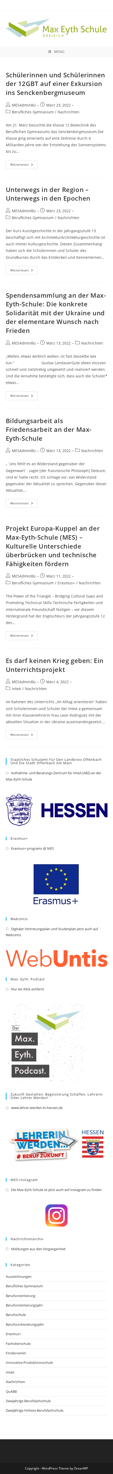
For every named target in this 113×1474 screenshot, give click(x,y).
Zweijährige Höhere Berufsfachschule (34, 1410)
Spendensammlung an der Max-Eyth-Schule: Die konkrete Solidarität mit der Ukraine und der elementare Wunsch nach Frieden (56, 313)
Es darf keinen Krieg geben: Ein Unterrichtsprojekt (55, 665)
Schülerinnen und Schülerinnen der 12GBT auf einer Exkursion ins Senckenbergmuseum (55, 83)
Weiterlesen (24, 165)
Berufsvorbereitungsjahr (25, 1324)
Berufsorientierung (20, 1295)
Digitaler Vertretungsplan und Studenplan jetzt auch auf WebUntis (52, 931)
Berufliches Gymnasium (33, 111)
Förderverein (16, 1353)
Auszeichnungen (19, 1276)
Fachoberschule (18, 1343)
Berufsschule (16, 1314)
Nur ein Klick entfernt (27, 989)
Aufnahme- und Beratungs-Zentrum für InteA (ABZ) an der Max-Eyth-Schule (53, 776)
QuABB (11, 1391)
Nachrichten (68, 111)
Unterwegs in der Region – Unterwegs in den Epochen (48, 194)
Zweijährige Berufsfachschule (28, 1401)
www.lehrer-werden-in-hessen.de (37, 1107)
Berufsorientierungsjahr (24, 1305)
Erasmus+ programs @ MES (32, 848)
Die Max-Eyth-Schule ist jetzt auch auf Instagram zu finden (56, 1189)
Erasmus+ (66, 582)
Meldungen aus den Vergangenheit (38, 1249)
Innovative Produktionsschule (29, 1362)
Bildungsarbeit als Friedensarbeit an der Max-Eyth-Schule (49, 429)
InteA (16, 688)
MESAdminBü (24, 105)
